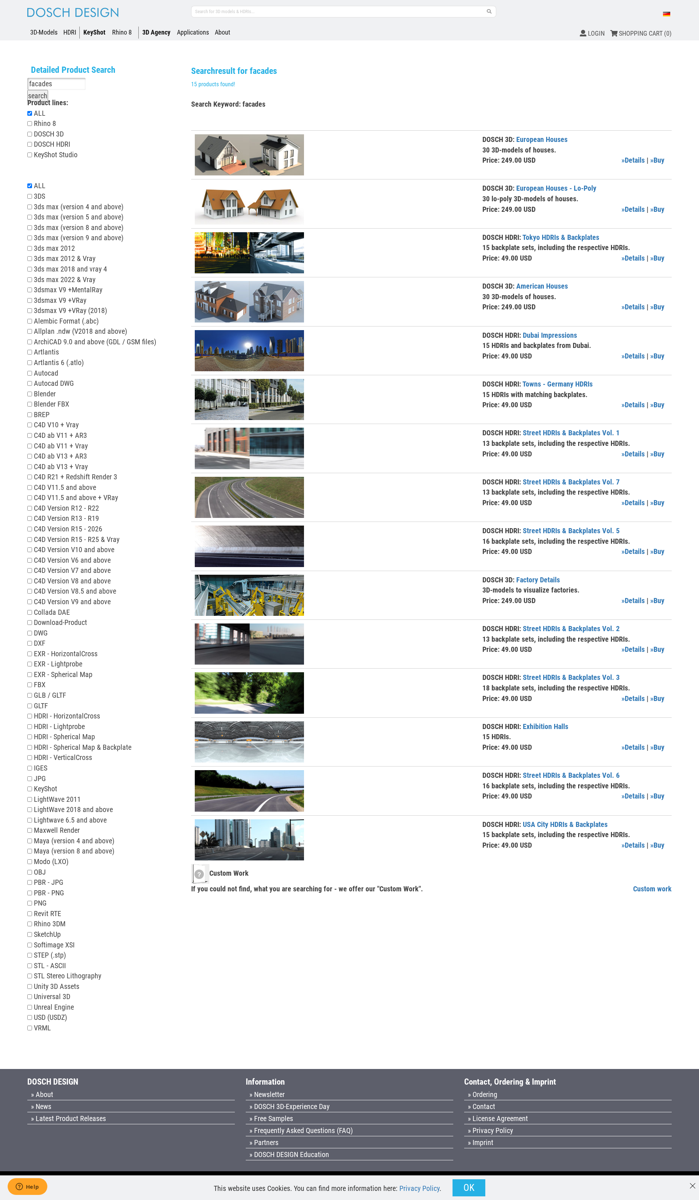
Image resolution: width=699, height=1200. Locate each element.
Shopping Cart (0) (644, 33)
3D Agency (156, 32)
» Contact (481, 1106)
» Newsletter (267, 1094)
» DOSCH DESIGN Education (289, 1154)
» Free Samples (271, 1118)
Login (596, 33)
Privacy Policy (419, 1188)
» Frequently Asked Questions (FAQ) (301, 1130)
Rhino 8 (122, 32)
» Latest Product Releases (68, 1118)
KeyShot (94, 32)
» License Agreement (498, 1118)
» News (41, 1106)
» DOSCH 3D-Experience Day (289, 1106)
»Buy (657, 160)
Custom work (652, 888)
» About (42, 1094)
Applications (193, 32)
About (222, 32)
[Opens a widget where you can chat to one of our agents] (27, 1187)
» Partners (264, 1142)
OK (468, 1187)
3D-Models (44, 32)
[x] (692, 1182)
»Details (633, 160)
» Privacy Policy (490, 1130)
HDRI (69, 32)
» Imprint (480, 1142)
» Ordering (482, 1094)
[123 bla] (489, 11)
